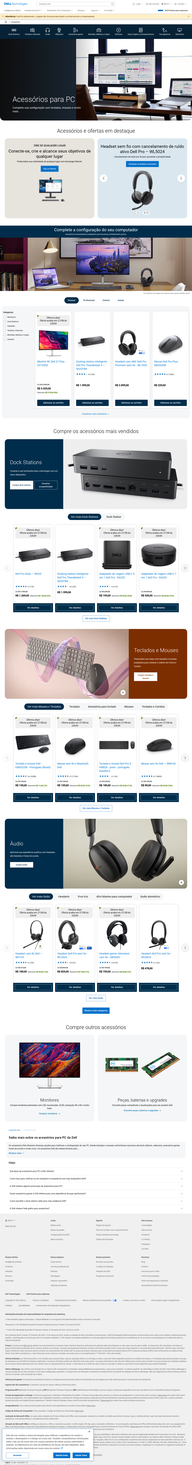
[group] (142, 178)
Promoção (9, 1281)
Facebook (145, 1235)
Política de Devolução (104, 1239)
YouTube (145, 1249)
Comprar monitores (48, 1113)
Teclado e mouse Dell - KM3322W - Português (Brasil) (33, 765)
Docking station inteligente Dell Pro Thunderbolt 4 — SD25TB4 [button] (91, 365)
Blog (143, 1262)
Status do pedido (57, 1230)
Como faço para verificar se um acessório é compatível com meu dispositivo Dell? (48, 1178)
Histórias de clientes (59, 1285)
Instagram (145, 1244)
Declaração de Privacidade (65, 1300)
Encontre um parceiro (104, 1262)
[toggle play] (123, 693)
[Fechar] (89, 1431)
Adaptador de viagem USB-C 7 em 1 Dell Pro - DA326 (158, 575)
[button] (138, 4)
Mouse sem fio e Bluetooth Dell (72, 765)
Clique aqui (162, 1395)
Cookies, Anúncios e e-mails (134, 1300)
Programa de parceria (105, 1276)
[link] (152, 4)
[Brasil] (6, 22)
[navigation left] (16, 516)
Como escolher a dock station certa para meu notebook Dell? (38, 1201)
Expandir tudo (14, 1130)
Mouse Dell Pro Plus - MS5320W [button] (166, 363)
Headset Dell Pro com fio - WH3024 (156, 955)
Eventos (144, 1267)
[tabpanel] (96, 362)
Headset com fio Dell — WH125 (28, 955)
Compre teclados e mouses (145, 676)
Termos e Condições (41, 1300)
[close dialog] (188, 16)
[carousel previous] (103, 178)
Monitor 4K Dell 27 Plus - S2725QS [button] (51, 363)
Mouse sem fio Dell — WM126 (158, 763)
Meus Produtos (57, 1239)
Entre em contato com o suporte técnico (112, 1230)
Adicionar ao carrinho (53, 403)
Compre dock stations (22, 485)
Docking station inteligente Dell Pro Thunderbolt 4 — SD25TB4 (72, 577)
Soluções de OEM (103, 1271)
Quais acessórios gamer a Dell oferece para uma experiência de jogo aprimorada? (48, 1193)
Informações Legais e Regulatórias (165, 1300)
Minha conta (56, 1225)
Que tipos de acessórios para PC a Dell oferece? (32, 1171)
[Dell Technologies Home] (15, 4)
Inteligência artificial (13, 1262)
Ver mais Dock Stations (96, 618)
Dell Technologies (12, 1294)
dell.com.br (27, 1345)
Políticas (8, 1305)
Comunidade (146, 1225)
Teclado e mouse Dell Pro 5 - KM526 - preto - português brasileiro (115, 767)
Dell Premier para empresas (176, 10)
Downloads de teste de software (154, 1285)
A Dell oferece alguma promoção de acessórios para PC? (36, 1186)
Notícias (54, 1271)
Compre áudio (22, 865)
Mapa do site (10, 1226)
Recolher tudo (30, 1130)
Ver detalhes (33, 607)
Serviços (8, 1276)
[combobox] (76, 4)
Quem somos (56, 1262)
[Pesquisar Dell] (113, 4)
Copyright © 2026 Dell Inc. (15, 1300)
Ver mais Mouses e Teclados (96, 808)
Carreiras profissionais (60, 1267)
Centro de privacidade (150, 1276)
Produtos (9, 1267)
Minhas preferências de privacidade (97, 1300)
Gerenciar (17, 1455)
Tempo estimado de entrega (107, 1235)
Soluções (9, 1271)
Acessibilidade (24, 1305)
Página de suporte (103, 1225)
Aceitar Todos (81, 1455)
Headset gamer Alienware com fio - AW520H (114, 955)
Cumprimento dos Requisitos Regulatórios (53, 1305)
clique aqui (91, 1406)
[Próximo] (185, 568)
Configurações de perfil (60, 1235)
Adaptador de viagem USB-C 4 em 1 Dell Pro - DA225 (116, 575)
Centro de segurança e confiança (154, 1281)
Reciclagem (55, 1276)
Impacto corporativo (59, 1281)
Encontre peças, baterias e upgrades (141, 1110)
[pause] (138, 213)
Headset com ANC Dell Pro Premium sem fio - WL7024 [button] (131, 363)
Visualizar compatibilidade (46, 485)
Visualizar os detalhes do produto (142, 164)
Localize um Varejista (104, 1267)
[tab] (71, 300)
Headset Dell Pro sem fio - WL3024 (72, 955)
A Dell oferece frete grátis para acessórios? (30, 1208)
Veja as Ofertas (49, 169)
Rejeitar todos (62, 1455)
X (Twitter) (145, 1239)
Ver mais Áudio (96, 998)
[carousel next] (181, 178)
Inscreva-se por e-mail (150, 1271)
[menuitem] (33, 11)
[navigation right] (176, 516)
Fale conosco (146, 1230)
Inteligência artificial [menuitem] (12, 10)
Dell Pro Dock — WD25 (28, 573)
